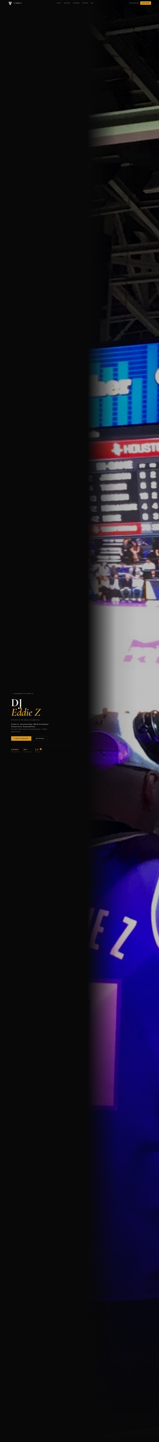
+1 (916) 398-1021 (134, 3)
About (59, 3)
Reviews (85, 3)
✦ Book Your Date (21, 738)
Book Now (145, 3)
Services (67, 3)
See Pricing (40, 738)
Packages (76, 3)
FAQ (92, 3)
